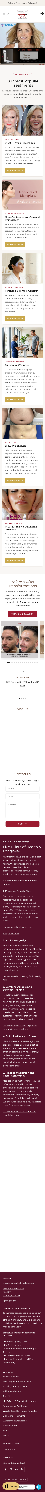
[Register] (39, 1452)
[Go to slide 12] (30, 665)
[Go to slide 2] (11, 665)
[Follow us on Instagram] (11, 1472)
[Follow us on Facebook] (5, 1472)
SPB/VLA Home (11, 1379)
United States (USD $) (14, 1482)
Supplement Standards (15, 1423)
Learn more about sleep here (17, 930)
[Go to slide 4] (14, 665)
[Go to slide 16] (37, 665)
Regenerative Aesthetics (15, 1408)
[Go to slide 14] (34, 665)
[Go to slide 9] (24, 665)
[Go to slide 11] (28, 665)
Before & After (10, 1428)
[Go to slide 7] (20, 665)
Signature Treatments (14, 1418)
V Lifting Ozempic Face (15, 1389)
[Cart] (41, 17)
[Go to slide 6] (18, 665)
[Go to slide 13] (32, 665)
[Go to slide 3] (12, 665)
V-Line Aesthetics (12, 1394)
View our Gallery (22, 617)
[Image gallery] (22, 642)
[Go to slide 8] (22, 665)
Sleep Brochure (11, 936)
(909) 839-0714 (10, 1303)
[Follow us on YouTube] (16, 1472)
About (6, 1438)
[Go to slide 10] (26, 665)
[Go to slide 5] (16, 665)
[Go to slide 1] (8, 665)
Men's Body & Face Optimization (19, 1404)
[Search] (8, 17)
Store (5, 1433)
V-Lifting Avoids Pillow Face (17, 1384)
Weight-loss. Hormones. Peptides (20, 1413)
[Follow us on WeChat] (21, 1472)
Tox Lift (6, 1399)
